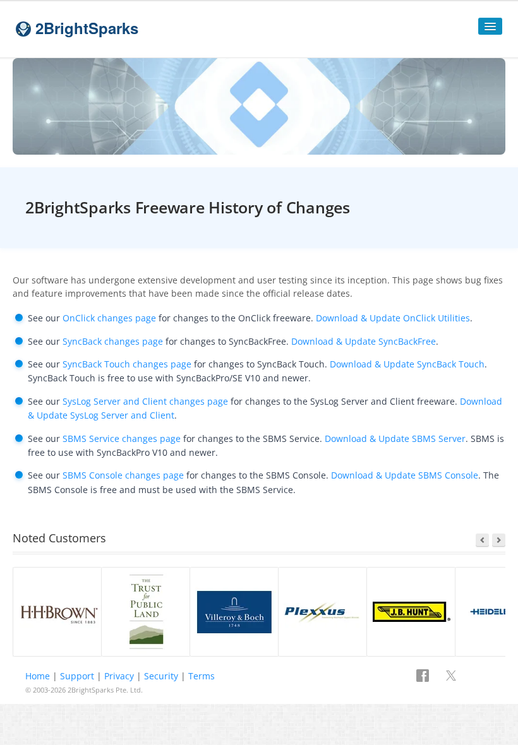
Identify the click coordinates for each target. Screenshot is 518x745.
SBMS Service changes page (122, 438)
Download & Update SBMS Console (404, 475)
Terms (201, 676)
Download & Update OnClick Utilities (393, 318)
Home (37, 676)
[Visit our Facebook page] (423, 676)
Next (498, 540)
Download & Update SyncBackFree (363, 341)
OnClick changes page (109, 318)
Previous (482, 540)
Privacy (119, 676)
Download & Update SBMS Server (395, 438)
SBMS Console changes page (123, 475)
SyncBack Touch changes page (127, 364)
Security (161, 676)
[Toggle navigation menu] (490, 26)
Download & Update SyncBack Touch (407, 364)
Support (77, 676)
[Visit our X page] (451, 676)
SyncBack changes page (113, 341)
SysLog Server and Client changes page (145, 401)
